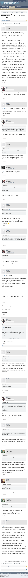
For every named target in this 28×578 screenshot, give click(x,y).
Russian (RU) (9, 573)
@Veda (10, 526)
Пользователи (18, 6)
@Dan (3, 108)
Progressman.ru (5, 6)
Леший (8, 450)
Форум (12, 6)
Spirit (7, 27)
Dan (7, 87)
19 (14, 23)
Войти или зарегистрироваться (19, 1)
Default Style (3, 573)
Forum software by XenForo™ (6, 575)
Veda (7, 479)
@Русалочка (5, 526)
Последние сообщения (5, 8)
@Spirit (3, 171)
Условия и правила (24, 575)
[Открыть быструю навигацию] (26, 12)
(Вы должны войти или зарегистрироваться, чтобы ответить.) (15, 561)
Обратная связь (20, 573)
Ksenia (8, 166)
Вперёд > (18, 23)
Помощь (25, 573)
